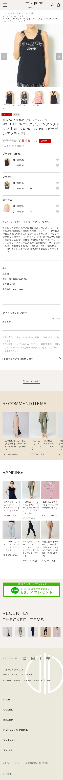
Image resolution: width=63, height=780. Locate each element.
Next (59, 56)
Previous (4, 56)
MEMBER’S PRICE (15, 729)
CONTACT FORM (11, 680)
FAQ (49, 680)
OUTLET (9, 739)
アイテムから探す (27, 13)
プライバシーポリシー (12, 763)
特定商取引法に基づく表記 (37, 763)
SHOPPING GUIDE (33, 680)
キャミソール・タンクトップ (17, 16)
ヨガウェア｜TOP (10, 13)
